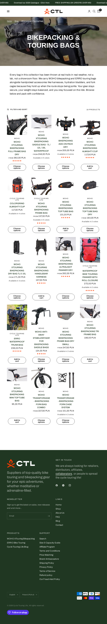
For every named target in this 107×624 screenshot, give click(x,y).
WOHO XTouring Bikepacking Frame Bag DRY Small (65, 338)
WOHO (17, 138)
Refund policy (45, 575)
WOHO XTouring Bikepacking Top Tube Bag (65, 207)
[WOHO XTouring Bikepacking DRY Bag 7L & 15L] (17, 247)
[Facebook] (59, 485)
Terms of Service (47, 571)
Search (42, 539)
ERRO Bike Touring (16, 543)
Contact (59, 525)
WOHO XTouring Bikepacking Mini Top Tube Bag (17, 394)
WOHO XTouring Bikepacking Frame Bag (41, 208)
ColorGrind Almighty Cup (17, 205)
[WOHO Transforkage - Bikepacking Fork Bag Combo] (41, 378)
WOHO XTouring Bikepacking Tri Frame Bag (90, 330)
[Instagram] (72, 485)
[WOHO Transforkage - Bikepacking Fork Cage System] (66, 378)
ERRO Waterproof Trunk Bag (17, 341)
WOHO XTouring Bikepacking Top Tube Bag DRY (90, 208)
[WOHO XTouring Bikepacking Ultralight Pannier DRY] (66, 243)
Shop (16, 21)
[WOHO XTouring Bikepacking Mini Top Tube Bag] (17, 374)
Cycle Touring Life (17, 199)
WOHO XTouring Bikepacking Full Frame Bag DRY (17, 148)
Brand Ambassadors (49, 559)
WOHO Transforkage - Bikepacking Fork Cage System (65, 401)
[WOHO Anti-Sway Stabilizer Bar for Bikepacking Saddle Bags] (41, 315)
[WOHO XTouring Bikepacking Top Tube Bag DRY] (90, 185)
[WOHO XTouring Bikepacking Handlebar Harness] (41, 247)
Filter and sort (18, 109)
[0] (98, 11)
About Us (60, 513)
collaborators (64, 473)
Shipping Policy (46, 563)
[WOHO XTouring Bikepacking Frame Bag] (41, 185)
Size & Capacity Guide (49, 543)
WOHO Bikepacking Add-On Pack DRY (66, 142)
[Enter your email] (48, 516)
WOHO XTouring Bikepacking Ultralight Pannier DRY (66, 263)
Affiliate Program (47, 547)
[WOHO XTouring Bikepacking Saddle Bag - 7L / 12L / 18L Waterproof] (41, 121)
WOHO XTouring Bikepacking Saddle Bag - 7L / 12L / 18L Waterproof (41, 143)
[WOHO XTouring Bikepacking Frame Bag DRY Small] (66, 315)
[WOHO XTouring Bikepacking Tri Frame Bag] (90, 311)
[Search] (94, 11)
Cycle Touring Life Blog (17, 547)
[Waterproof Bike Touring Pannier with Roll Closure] (90, 249)
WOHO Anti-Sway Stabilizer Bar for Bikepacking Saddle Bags (41, 340)
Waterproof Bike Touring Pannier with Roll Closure (90, 275)
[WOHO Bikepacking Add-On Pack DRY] (66, 123)
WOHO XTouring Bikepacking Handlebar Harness (41, 270)
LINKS (59, 499)
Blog (58, 521)
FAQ (58, 517)
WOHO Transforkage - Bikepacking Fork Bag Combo (41, 401)
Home (9, 21)
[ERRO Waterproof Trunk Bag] (17, 317)
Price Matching (46, 555)
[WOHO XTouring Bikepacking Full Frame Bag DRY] (17, 125)
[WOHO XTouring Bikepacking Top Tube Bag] (66, 185)
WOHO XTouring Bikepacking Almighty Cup (90, 146)
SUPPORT (44, 533)
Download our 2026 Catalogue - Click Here (25, 3)
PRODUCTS (13, 533)
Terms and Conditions (49, 551)
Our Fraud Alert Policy (49, 579)
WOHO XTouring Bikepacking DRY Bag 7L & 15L (17, 269)
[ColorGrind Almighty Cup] (17, 185)
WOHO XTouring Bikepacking (21, 539)
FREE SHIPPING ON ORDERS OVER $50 (66, 3)
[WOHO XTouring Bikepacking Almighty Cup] (90, 125)
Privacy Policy (46, 567)
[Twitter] (65, 485)
